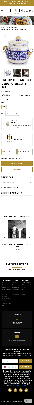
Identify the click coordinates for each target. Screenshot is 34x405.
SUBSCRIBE (25, 361)
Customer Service (26, 282)
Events (3, 285)
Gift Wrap (14, 120)
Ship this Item (7, 152)
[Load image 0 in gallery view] (17, 73)
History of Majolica (6, 289)
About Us (4, 282)
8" (5, 107)
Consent (24, 294)
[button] (2, 11)
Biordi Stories (5, 301)
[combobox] (5, 367)
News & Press (5, 287)
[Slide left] (2, 73)
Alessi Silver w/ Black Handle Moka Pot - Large (17, 245)
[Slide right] (32, 73)
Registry (14, 285)
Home (3, 27)
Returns (24, 287)
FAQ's (23, 289)
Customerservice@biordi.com (17, 340)
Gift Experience (15, 287)
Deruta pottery (11, 27)
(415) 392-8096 (17, 324)
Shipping (4, 158)
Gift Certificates (15, 282)
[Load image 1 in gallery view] (25, 73)
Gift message (18, 139)
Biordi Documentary (6, 298)
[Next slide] (29, 237)
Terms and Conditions (4, 295)
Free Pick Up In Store (25, 152)
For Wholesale (15, 294)
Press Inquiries (15, 289)
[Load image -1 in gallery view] (8, 73)
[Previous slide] (5, 237)
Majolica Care (25, 292)
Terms (25, 385)
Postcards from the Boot (6, 304)
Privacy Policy (5, 292)
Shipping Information (27, 285)
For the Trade (15, 292)
